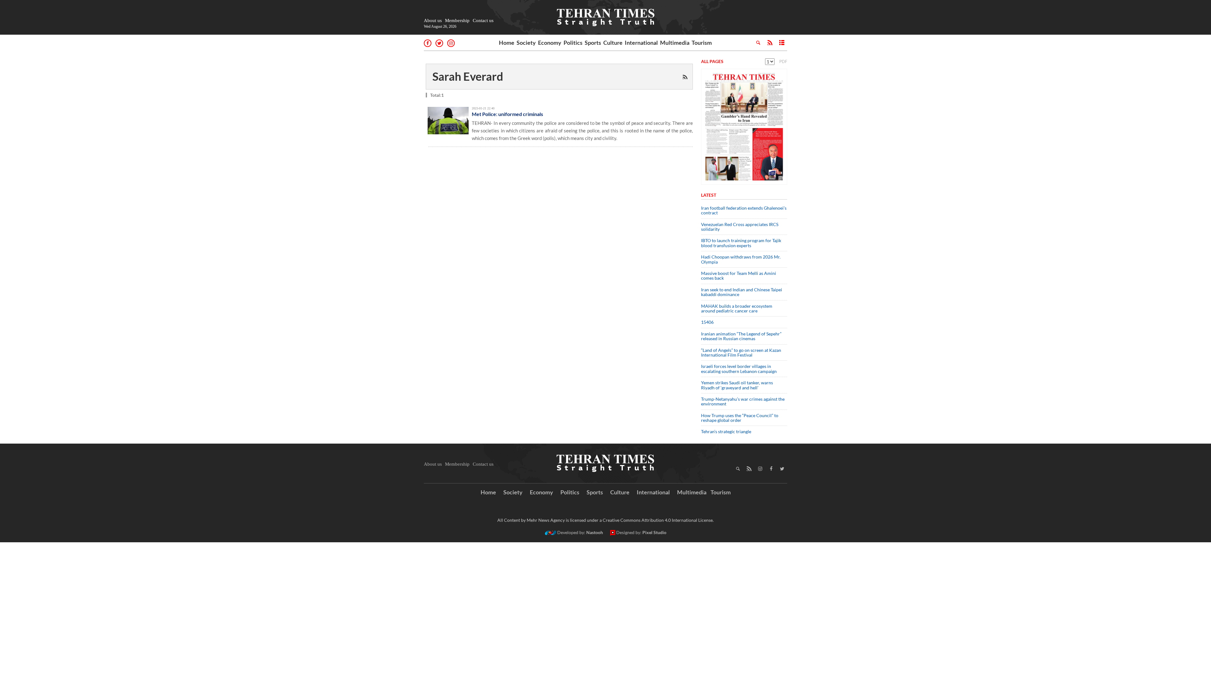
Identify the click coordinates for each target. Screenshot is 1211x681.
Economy (549, 42)
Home (506, 42)
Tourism (702, 42)
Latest (708, 195)
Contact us (483, 20)
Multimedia (674, 42)
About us (433, 20)
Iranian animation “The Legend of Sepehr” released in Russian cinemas (741, 336)
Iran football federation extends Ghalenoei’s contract (744, 210)
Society (526, 42)
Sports (593, 42)
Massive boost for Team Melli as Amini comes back (738, 276)
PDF (783, 61)
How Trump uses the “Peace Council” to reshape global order (739, 418)
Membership (457, 20)
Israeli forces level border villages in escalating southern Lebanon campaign (739, 369)
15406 (707, 322)
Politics (573, 42)
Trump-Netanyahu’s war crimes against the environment (743, 401)
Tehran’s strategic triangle (726, 431)
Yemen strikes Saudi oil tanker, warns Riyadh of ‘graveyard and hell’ (737, 385)
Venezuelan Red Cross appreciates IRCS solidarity (739, 227)
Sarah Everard (467, 76)
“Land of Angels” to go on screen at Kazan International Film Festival (741, 352)
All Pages (712, 61)
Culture (613, 42)
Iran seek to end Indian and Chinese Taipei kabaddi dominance (741, 292)
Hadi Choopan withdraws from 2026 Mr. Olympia (741, 259)
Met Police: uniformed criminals (507, 114)
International (641, 42)
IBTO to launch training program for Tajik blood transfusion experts (741, 243)
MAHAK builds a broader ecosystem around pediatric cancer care (736, 308)
